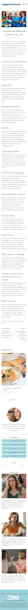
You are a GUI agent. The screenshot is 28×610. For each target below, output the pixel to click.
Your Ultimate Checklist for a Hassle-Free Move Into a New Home (7, 333)
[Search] (23, 465)
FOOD (18, 37)
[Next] (24, 376)
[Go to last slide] (4, 376)
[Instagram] (17, 597)
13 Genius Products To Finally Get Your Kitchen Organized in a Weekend (20, 334)
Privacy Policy (23, 594)
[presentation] (14, 369)
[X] (13, 597)
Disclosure (15, 594)
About (3, 594)
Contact (8, 594)
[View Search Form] (24, 4)
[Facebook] (9, 597)
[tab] (12, 399)
